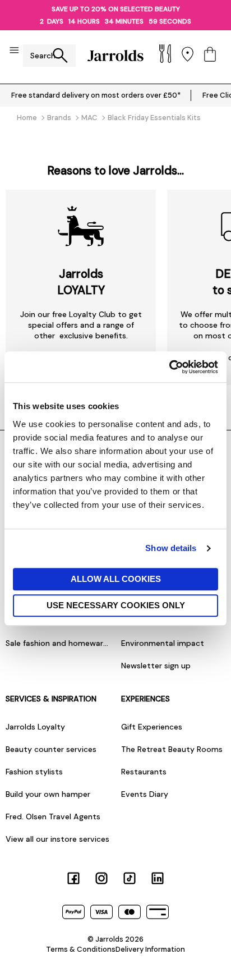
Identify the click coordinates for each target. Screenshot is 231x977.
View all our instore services (57, 839)
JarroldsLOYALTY (81, 281)
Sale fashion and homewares (58, 643)
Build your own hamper (48, 794)
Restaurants (144, 772)
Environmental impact (162, 643)
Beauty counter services (51, 749)
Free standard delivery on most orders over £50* (96, 95)
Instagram (101, 878)
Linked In (157, 878)
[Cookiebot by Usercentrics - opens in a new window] (169, 367)
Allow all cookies (116, 579)
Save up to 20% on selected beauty (116, 8)
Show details (170, 548)
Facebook (73, 878)
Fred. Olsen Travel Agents (53, 816)
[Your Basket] (210, 55)
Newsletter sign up (156, 665)
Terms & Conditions (81, 949)
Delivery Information (150, 949)
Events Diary (144, 794)
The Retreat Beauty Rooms (172, 749)
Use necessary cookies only (116, 605)
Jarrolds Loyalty (35, 727)
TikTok (129, 878)
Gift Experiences (151, 727)
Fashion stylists (34, 772)
